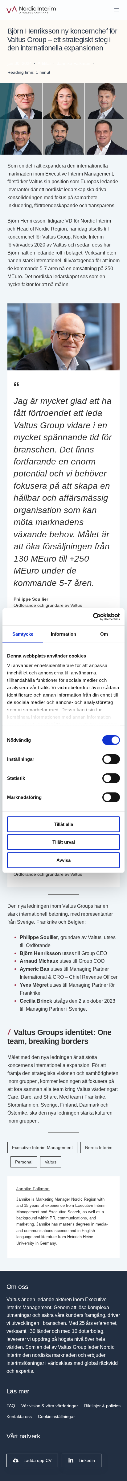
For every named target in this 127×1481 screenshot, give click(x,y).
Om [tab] (104, 633)
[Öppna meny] (117, 10)
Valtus (50, 1161)
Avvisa (63, 860)
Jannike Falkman (33, 1188)
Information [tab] (63, 633)
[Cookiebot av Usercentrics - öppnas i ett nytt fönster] (93, 617)
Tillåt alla (63, 824)
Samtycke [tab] (23, 633)
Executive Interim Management (42, 1147)
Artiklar (44, 63)
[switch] (111, 759)
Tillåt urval (63, 842)
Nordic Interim (99, 1147)
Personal (23, 1161)
